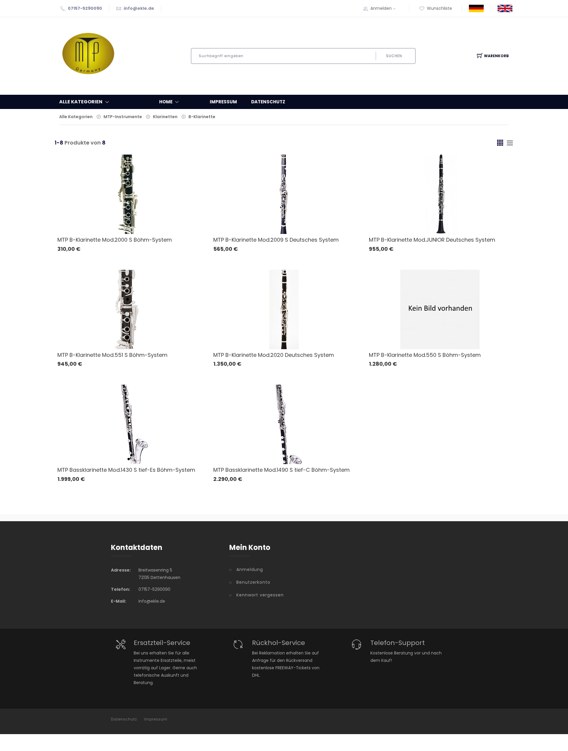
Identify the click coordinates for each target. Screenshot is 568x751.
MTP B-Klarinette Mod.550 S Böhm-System (425, 355)
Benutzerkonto (253, 582)
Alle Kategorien (76, 117)
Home (165, 102)
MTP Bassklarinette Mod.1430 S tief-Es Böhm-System (126, 470)
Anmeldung (249, 569)
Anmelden (381, 8)
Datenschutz (268, 102)
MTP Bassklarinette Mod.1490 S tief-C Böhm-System (281, 470)
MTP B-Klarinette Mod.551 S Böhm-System (112, 355)
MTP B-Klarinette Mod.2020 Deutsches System (273, 355)
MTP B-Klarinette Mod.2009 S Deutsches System (276, 239)
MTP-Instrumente (123, 117)
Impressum (223, 102)
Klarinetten (165, 117)
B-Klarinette (201, 117)
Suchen (394, 55)
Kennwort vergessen (260, 595)
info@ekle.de (139, 8)
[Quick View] (151, 218)
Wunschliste (439, 8)
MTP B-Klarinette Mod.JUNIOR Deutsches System (432, 239)
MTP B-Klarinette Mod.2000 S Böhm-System (114, 239)
